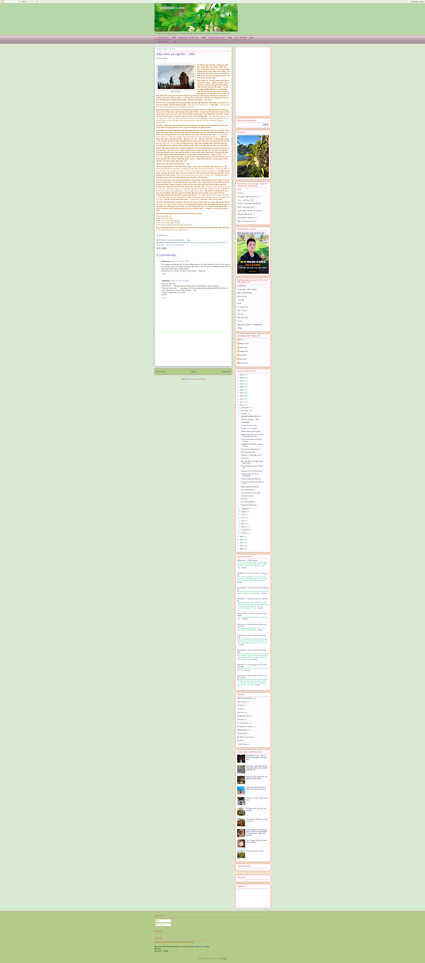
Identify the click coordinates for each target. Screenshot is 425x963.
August (244, 512)
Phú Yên (215, 242)
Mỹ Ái (239, 303)
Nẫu (210, 242)
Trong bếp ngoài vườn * (216, 38)
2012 (242, 546)
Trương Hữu (243, 351)
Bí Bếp (239, 328)
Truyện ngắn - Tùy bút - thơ (188, 38)
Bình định (186, 242)
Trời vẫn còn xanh (247, 496)
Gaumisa (240, 719)
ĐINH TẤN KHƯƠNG (244, 293)
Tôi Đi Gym (245, 458)
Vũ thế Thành (179, 245)
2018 (242, 399)
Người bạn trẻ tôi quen (249, 505)
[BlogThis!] (159, 248)
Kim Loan (240, 314)
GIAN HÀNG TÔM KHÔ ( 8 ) (247, 218)
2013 (242, 543)
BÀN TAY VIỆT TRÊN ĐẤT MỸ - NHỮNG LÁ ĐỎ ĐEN (257, 778)
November (245, 410)
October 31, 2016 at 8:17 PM (179, 281)
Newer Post (160, 371)
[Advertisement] (193, 348)
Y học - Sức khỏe (240, 38)
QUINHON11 (241, 286)
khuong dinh (243, 363)
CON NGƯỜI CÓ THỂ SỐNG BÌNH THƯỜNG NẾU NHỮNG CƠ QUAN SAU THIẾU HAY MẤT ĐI (256, 832)
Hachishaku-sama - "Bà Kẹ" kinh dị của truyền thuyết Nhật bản (256, 757)
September (245, 509)
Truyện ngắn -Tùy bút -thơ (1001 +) (249, 211)
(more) (243, 568)
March (243, 527)
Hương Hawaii (242, 744)
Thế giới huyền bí (163, 42)
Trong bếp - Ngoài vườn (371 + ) (248, 196)
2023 (242, 384)
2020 (242, 393)
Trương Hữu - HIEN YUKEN (246, 289)
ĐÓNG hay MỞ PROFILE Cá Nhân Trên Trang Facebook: (256, 788)
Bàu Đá (180, 242)
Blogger (224, 958)
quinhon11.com (200, 946)
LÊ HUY (240, 705)
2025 (242, 378)
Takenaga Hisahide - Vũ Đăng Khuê (249, 325)
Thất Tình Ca (223, 242)
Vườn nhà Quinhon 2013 (255, 851)
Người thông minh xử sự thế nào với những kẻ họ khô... (252, 435)
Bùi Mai (239, 740)
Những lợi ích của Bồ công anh (252, 471)
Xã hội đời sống (162, 38)
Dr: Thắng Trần (242, 307)
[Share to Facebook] (163, 248)
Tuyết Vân (240, 300)
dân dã (192, 242)
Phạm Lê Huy (166, 240)
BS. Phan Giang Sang (244, 737)
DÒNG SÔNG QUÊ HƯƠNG (251, 431)
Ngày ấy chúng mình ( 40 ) (246, 221)
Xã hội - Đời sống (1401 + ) (246, 207)
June (243, 518)
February (244, 530)
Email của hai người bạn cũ (250, 449)
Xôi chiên (244, 499)
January (244, 533)
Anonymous (241, 560)
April (243, 524)
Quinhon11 (243, 347)
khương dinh (241, 588)
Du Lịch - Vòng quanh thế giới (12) (249, 203)
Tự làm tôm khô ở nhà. (249, 425)
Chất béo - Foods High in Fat (251, 455)
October (244, 414)
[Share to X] (161, 248)
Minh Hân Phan (242, 317)
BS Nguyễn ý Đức (243, 716)
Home (193, 371)
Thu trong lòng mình (248, 452)
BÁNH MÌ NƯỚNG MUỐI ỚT (251, 416)
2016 (242, 405)
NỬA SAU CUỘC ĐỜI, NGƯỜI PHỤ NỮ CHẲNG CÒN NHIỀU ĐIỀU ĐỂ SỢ (256, 768)
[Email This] (157, 248)
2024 (242, 381)
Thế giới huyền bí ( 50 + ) (246, 214)
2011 (241, 549)
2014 (242, 540)
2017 (242, 402)
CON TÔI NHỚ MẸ (247, 502)
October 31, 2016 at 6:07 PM (179, 261)
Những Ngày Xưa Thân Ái (250, 487)
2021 (242, 390)
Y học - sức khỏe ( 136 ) (245, 200)
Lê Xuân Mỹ (241, 733)
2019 (242, 396)
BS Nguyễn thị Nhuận (244, 726)
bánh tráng (173, 242)
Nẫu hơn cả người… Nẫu (249, 419)
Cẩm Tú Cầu (241, 310)
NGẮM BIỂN (245, 422)
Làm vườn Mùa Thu (248, 490)
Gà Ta (241, 340)
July (243, 515)
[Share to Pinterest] (166, 248)
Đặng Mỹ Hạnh (242, 730)
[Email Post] (188, 240)
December (245, 408)
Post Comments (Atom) (197, 379)
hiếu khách (205, 242)
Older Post (226, 371)
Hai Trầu (198, 242)
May (243, 521)
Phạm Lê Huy (242, 296)
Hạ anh (239, 321)
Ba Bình (166, 242)
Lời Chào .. (241, 193)
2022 (242, 387)
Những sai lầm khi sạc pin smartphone (250, 475)
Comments (160, 924)
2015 (242, 536)
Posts (159, 921)
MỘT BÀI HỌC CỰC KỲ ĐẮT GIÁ (250, 233)
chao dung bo (253, 560)
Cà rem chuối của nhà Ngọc (251, 493)
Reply (163, 274)
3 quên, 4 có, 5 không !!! (249, 428)
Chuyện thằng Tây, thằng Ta (251, 479)
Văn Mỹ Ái (242, 359)
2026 (242, 375)
